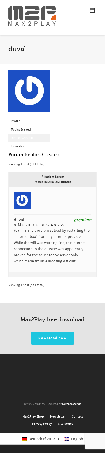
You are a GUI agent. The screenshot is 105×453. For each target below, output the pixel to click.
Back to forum (54, 177)
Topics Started (21, 129)
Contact (77, 416)
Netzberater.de (71, 404)
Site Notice (65, 424)
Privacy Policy (42, 424)
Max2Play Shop (33, 416)
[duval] (29, 93)
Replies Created (22, 138)
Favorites (17, 146)
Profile (15, 121)
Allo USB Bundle (59, 182)
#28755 (57, 225)
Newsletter (58, 416)
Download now (52, 338)
